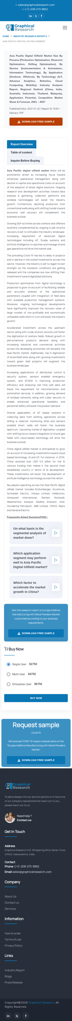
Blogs (8, 976)
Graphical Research (41, 1002)
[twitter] (36, 16)
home (6, 36)
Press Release (14, 982)
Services (10, 909)
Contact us (24, 820)
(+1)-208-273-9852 (36, 9)
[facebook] (41, 16)
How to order (13, 933)
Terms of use (13, 939)
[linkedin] (30, 16)
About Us (10, 896)
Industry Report (14, 970)
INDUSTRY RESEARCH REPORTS (30, 36)
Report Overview (22, 144)
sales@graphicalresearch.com (36, 5)
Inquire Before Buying (25, 160)
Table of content (21, 152)
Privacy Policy (13, 945)
